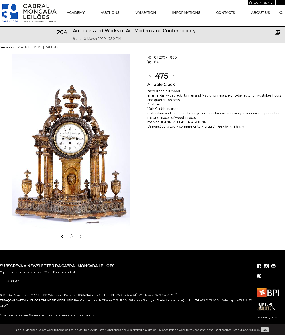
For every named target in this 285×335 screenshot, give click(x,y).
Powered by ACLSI (267, 317)
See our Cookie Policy (246, 329)
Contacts (225, 12)
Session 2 (7, 47)
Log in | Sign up (261, 2)
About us (260, 12)
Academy (76, 12)
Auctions (110, 12)
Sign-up (13, 281)
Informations (186, 12)
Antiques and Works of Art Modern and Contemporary (134, 30)
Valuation (146, 12)
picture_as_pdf (277, 32)
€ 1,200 (162, 57)
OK (265, 329)
